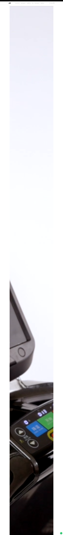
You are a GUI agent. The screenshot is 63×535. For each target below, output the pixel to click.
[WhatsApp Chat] (61, 533)
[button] (17, 3)
